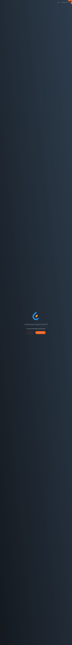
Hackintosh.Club (64, 2)
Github (30, 332)
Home (58, 2)
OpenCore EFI (40, 332)
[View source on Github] (70, 2)
